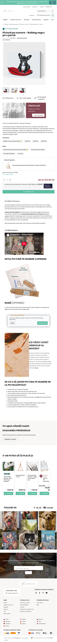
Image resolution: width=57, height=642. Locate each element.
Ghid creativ (39, 602)
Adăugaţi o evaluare (9, 439)
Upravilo (48, 637)
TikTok (36, 368)
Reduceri (5, 608)
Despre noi (34, 6)
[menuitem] (4, 19)
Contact (41, 6)
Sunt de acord (42, 323)
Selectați (9, 493)
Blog (37, 604)
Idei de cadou (6, 613)
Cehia (6, 618)
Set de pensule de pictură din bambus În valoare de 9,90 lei (28, 165)
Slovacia (40, 618)
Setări (12, 323)
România (7, 620)
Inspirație (5, 606)
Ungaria (23, 618)
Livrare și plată (8, 174)
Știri (4, 610)
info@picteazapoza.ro (12, 592)
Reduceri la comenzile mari (26, 608)
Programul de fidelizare (25, 610)
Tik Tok (38, 508)
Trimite (28, 572)
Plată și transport (24, 604)
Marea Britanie (41, 623)
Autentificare (31, 15)
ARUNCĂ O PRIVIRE (51, 2)
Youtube (49, 508)
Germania (7, 623)
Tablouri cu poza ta (7, 604)
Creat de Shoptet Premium (37, 637)
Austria (6, 625)
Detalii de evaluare (21, 38)
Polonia (23, 620)
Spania (23, 623)
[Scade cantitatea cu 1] (3, 179)
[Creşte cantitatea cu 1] (9, 179)
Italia (39, 620)
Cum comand (26, 6)
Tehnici (5, 602)
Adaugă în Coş (29, 191)
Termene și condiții (24, 602)
